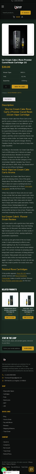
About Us (6, 442)
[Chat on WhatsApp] (3, 470)
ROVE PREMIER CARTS (14, 93)
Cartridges (6, 394)
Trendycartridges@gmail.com (13, 378)
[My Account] (22, 17)
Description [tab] (8, 99)
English (8, 472)
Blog (4, 416)
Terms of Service (11, 464)
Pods (4, 397)
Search (26, 13)
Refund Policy (7, 454)
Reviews (5, 425)
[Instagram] (12, 470)
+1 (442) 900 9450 (18, 1)
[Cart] (14, 17)
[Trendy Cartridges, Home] (18, 7)
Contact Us (6, 445)
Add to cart (20, 87)
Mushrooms (6, 400)
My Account (6, 448)
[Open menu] (3, 6)
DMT (4, 403)
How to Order (7, 419)
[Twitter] (8, 470)
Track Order (6, 431)
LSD (4, 406)
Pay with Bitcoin (7, 422)
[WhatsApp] (16, 470)
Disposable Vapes (8, 391)
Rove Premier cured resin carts (12, 281)
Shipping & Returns (9, 428)
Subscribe (28, 348)
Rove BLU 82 (21, 273)
